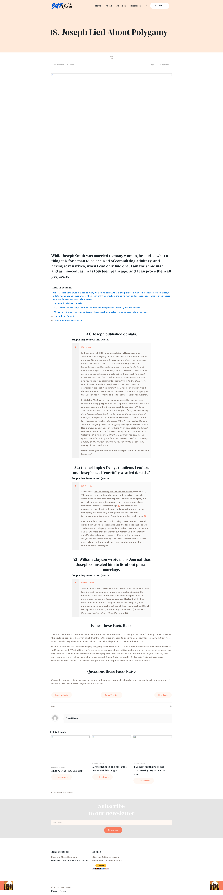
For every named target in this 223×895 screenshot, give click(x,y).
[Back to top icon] (211, 890)
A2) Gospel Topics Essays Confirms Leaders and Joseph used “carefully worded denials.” (97, 307)
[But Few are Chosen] (61, 6)
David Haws (72, 718)
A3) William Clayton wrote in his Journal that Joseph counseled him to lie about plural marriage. (101, 312)
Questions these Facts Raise (68, 320)
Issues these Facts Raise (66, 316)
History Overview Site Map (67, 770)
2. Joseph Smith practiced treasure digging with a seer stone (150, 770)
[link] (111, 400)
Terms (63, 891)
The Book (158, 6)
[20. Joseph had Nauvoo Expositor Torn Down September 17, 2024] (6, 885)
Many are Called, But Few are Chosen (69, 860)
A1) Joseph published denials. (68, 303)
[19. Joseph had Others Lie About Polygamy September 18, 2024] (216, 885)
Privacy (55, 891)
